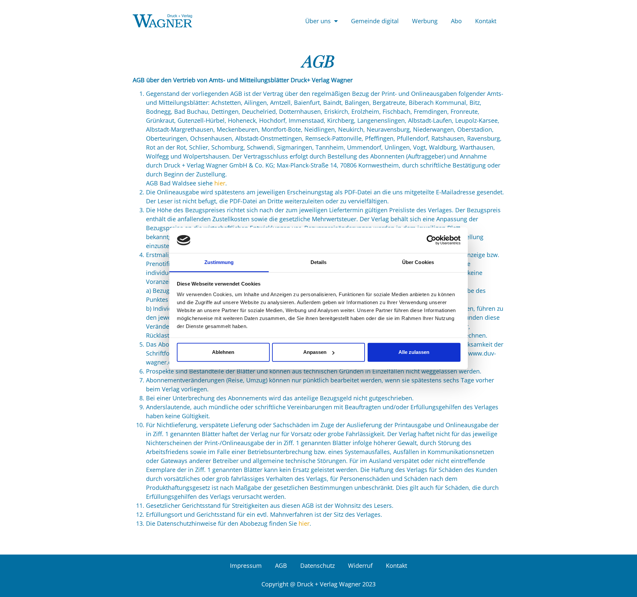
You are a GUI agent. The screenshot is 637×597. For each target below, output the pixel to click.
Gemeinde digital (375, 21)
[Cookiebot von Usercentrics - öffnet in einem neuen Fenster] (431, 240)
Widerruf (360, 565)
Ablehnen (223, 352)
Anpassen (314, 352)
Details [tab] (319, 262)
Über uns (318, 21)
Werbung (425, 21)
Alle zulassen (413, 352)
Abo (456, 21)
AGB (281, 565)
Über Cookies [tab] (418, 262)
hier (219, 183)
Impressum (246, 565)
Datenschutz (317, 565)
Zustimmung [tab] (219, 262)
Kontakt (485, 21)
